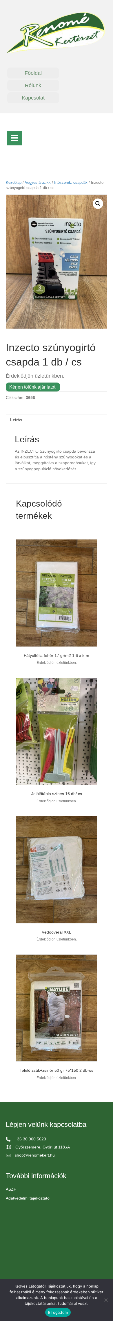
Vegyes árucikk (38, 182)
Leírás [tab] (16, 419)
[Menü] (14, 138)
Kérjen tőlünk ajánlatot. (33, 387)
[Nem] (106, 1300)
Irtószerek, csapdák (71, 182)
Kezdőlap (13, 182)
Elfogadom (58, 1312)
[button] (98, 203)
